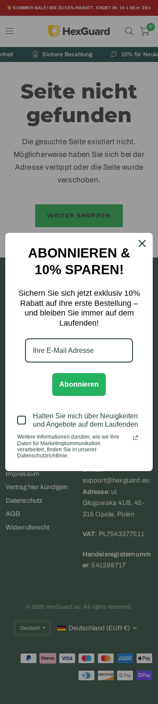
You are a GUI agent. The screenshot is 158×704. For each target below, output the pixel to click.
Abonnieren (79, 384)
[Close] (142, 243)
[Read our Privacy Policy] (135, 437)
